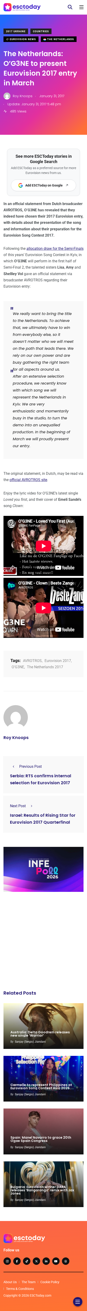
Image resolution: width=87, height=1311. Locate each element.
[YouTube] (56, 1261)
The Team (28, 1282)
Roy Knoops (16, 737)
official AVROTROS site (28, 480)
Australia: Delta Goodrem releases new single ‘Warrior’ (40, 1034)
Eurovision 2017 (58, 661)
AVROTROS (32, 661)
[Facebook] (17, 1261)
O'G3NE (18, 667)
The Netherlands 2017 (45, 667)
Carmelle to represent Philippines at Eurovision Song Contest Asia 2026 (41, 1086)
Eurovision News (22, 39)
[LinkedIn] (46, 1261)
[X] (36, 1261)
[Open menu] (81, 7)
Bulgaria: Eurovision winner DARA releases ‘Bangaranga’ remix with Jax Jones (42, 1190)
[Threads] (65, 1261)
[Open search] (70, 7)
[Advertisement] (43, 942)
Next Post (18, 806)
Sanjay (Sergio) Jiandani (30, 1041)
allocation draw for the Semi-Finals (55, 248)
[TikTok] (26, 1261)
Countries (41, 31)
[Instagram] (7, 1261)
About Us (10, 1282)
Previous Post (30, 766)
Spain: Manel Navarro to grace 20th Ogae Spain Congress (40, 1139)
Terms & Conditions (20, 1289)
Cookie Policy (49, 1282)
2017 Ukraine (16, 31)
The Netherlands (60, 39)
